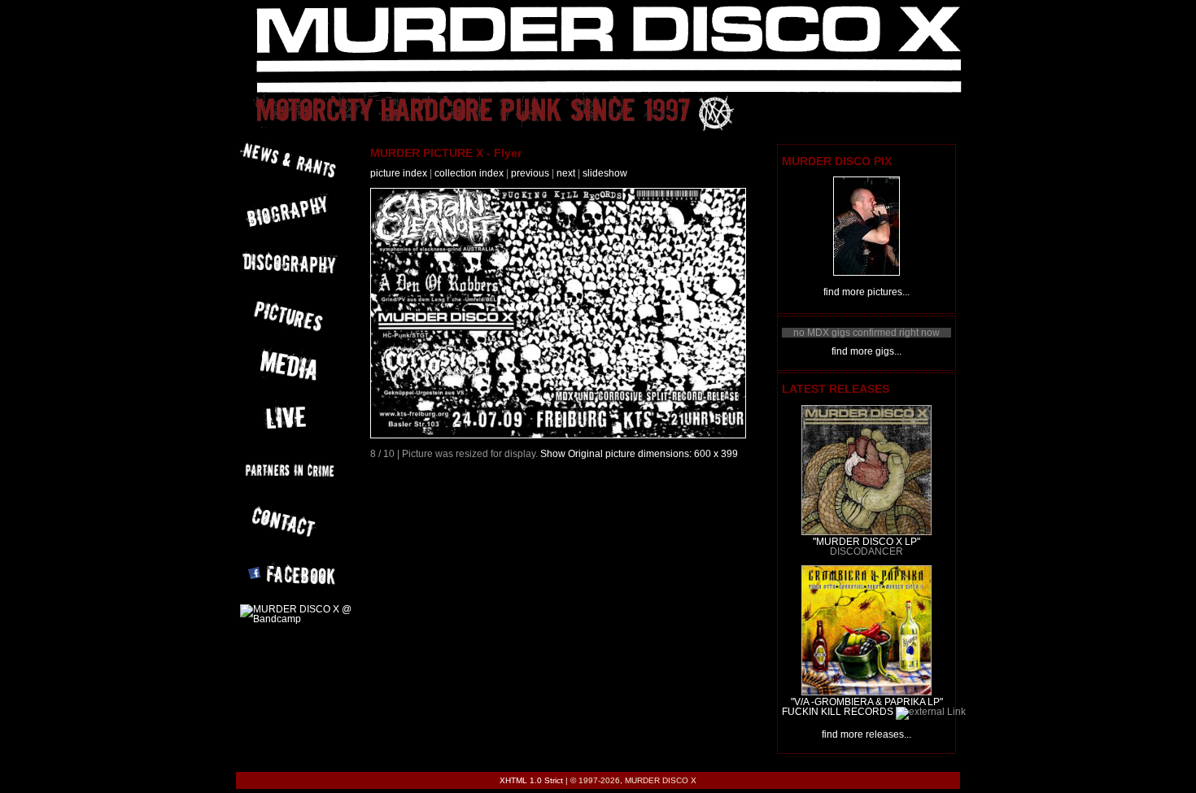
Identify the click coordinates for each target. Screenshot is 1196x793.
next (566, 173)
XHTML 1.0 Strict (531, 780)
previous (530, 173)
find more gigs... (866, 351)
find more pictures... (866, 292)
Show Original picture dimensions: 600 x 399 (639, 454)
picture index (398, 173)
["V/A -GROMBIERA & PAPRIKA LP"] (866, 692)
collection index (469, 173)
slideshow (605, 173)
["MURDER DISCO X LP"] (866, 532)
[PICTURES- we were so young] (866, 272)
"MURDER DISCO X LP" (866, 542)
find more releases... (866, 734)
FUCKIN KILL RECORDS (837, 712)
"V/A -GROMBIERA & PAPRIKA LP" (867, 702)
